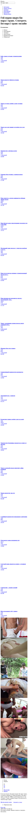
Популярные (7, 11)
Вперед (6, 791)
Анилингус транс (17, 802)
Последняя (6, 790)
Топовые (6, 9)
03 (4, 787)
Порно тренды (7, 8)
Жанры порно (7, 14)
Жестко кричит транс (6, 802)
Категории (6, 12)
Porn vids (3, 807)
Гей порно (6, 7)
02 (4, 785)
